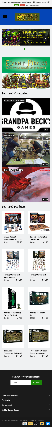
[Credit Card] (24, 423)
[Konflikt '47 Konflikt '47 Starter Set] (39, 298)
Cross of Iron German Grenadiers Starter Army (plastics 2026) (38, 352)
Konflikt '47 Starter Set (37, 314)
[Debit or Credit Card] (36, 423)
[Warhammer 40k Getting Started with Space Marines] (13, 260)
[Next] (45, 38)
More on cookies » (32, 5)
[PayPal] (30, 423)
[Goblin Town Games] (31, 17)
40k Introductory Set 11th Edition (38, 238)
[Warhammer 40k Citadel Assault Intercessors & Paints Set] (13, 222)
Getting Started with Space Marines (12, 276)
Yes (16, 5)
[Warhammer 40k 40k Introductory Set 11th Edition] (39, 222)
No (22, 5)
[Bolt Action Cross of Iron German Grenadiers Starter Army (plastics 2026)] (39, 336)
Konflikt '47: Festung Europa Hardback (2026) (12, 314)
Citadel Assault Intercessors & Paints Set (13, 238)
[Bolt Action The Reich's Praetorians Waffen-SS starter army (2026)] (13, 336)
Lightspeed (40, 420)
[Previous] (7, 38)
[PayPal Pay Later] (42, 423)
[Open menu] (5, 16)
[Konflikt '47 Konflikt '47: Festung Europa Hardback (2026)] (13, 298)
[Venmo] (47, 423)
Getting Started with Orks (38, 276)
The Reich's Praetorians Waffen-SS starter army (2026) (13, 352)
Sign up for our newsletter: (26, 376)
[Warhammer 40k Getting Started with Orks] (39, 260)
